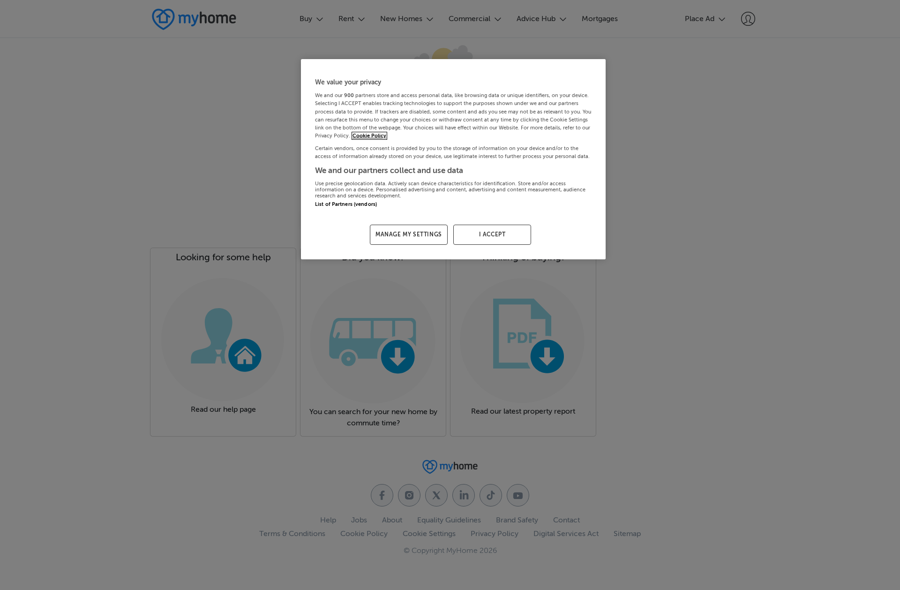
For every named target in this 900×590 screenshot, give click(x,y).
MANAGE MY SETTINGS (408, 234)
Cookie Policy (369, 136)
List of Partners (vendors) (346, 204)
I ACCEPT (492, 234)
